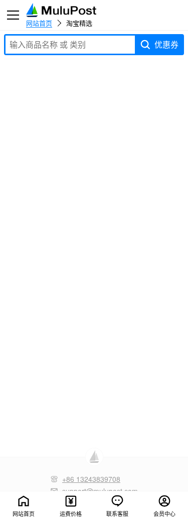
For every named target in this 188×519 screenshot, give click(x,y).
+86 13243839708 (91, 479)
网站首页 (39, 22)
